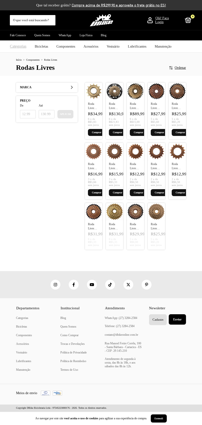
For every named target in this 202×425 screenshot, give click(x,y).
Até (41, 105)
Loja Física (86, 35)
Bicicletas (41, 46)
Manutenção (163, 46)
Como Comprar (69, 335)
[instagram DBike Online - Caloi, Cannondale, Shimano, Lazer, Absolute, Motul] (55, 285)
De (21, 105)
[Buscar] (52, 18)
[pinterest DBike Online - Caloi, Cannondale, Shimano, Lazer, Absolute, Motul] (147, 285)
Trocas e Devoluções (72, 344)
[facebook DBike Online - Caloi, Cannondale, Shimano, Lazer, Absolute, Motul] (74, 285)
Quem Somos (42, 35)
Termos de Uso (69, 369)
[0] (187, 21)
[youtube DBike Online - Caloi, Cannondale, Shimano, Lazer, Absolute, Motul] (92, 285)
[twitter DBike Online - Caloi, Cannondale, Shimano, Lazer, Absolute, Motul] (128, 285)
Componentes (65, 46)
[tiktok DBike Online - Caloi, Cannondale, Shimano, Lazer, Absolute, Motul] (110, 285)
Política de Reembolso (73, 361)
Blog (103, 35)
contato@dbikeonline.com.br (121, 334)
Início (19, 59)
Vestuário (113, 46)
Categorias (18, 46)
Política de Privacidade (73, 352)
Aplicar (65, 114)
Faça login (162, 20)
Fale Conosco (18, 35)
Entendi (158, 418)
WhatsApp (65, 35)
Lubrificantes (137, 46)
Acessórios (91, 46)
